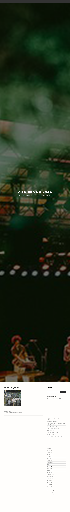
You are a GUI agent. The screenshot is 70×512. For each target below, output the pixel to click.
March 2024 (49, 470)
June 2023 (49, 482)
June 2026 (49, 450)
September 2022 (50, 500)
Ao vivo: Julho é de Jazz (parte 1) (52, 439)
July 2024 (49, 464)
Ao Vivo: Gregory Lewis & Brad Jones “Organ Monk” (56, 416)
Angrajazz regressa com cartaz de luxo (54, 441)
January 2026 (49, 454)
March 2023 (49, 488)
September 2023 (50, 478)
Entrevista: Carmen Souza (52, 414)
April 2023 (49, 486)
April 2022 (49, 511)
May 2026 (49, 452)
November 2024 (50, 462)
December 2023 (50, 474)
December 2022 (50, 494)
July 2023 (49, 480)
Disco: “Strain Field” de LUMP (52, 432)
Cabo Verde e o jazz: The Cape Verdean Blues (55, 401)
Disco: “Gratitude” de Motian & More (53, 407)
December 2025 (50, 456)
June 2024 (49, 466)
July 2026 (49, 448)
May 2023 (49, 484)
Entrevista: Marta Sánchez (52, 421)
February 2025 (49, 460)
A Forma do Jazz (35, 192)
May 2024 (49, 468)
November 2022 (50, 496)
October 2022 (49, 498)
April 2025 (49, 458)
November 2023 (50, 476)
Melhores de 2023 (50, 430)
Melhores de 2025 (50, 405)
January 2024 (49, 472)
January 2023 (49, 492)
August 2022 (49, 502)
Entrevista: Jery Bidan (51, 403)
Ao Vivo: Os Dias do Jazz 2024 (52, 426)
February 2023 (50, 490)
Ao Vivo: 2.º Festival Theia (51, 434)
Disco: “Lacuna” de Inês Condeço (53, 428)
